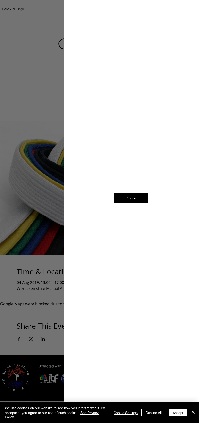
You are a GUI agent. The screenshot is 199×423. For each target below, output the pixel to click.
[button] (187, 10)
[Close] (193, 412)
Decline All (154, 412)
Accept (178, 412)
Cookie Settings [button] (126, 412)
